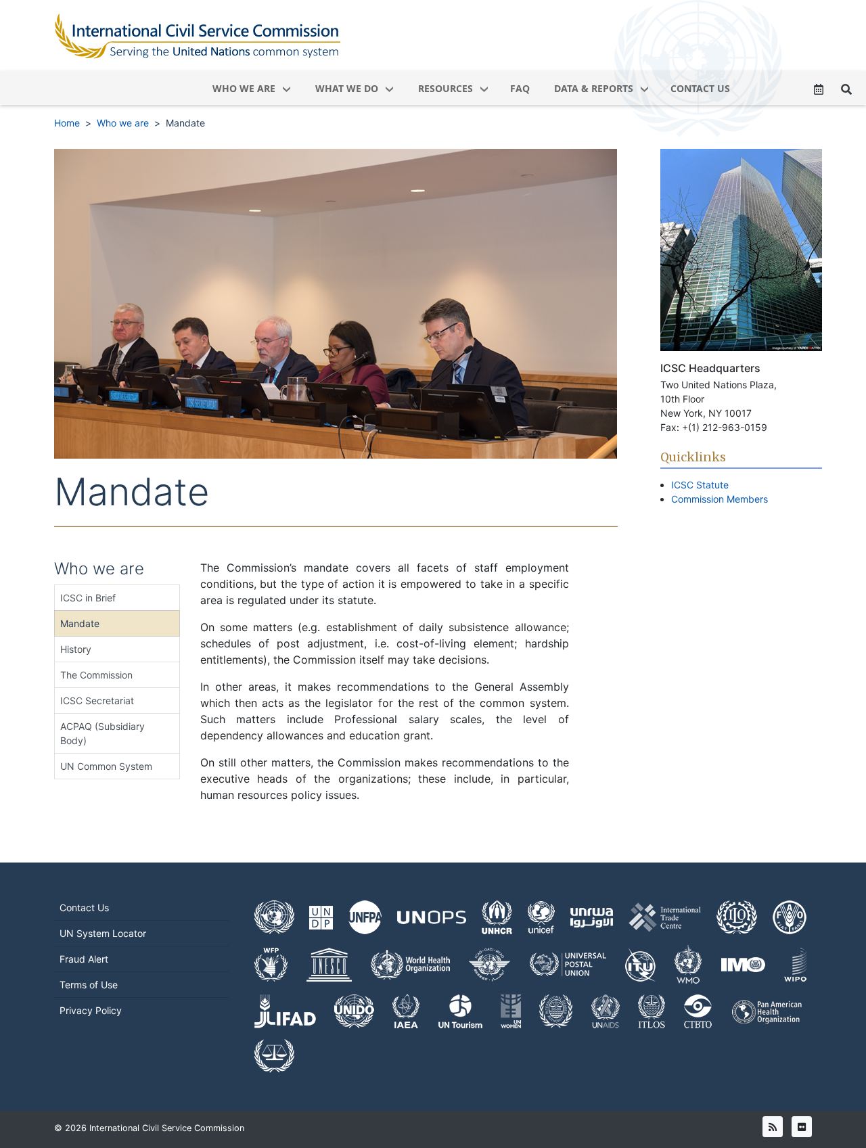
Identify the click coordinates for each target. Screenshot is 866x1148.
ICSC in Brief (88, 597)
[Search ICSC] (846, 89)
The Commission (96, 675)
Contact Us (84, 907)
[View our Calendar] (818, 89)
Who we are (123, 123)
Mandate (185, 123)
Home (67, 123)
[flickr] (802, 1126)
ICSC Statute (700, 484)
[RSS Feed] (772, 1126)
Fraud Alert (84, 959)
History (75, 649)
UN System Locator (103, 933)
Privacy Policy (91, 1010)
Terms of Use (89, 984)
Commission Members (719, 499)
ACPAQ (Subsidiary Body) (102, 733)
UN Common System (106, 766)
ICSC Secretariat (97, 700)
